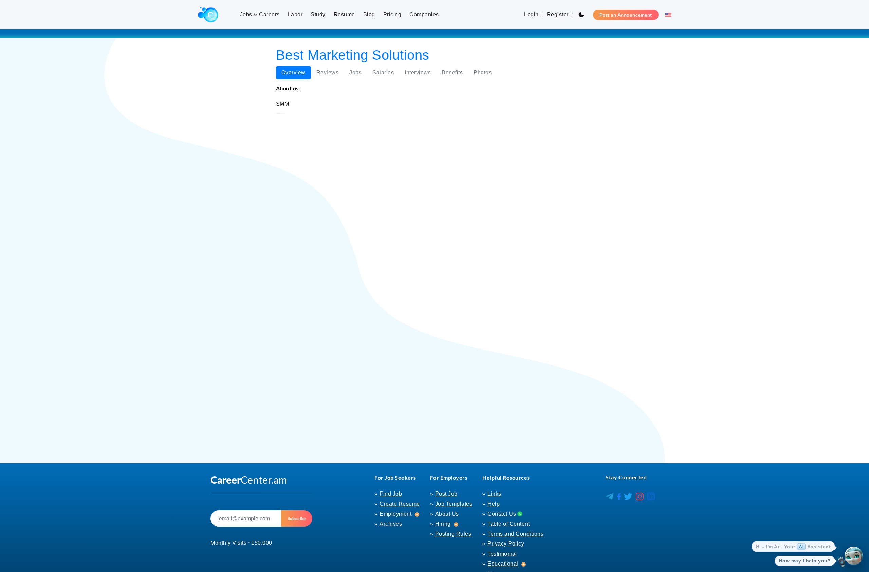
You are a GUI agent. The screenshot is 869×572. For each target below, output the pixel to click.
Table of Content (508, 524)
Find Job (391, 494)
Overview (293, 72)
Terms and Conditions (515, 534)
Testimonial (502, 554)
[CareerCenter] (208, 14)
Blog (369, 14)
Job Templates (454, 504)
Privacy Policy (505, 544)
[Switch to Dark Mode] (581, 14)
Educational (502, 564)
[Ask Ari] (854, 557)
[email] (245, 518)
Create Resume (400, 504)
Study (318, 14)
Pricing (392, 14)
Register (558, 14)
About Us (447, 514)
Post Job (446, 494)
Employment (395, 514)
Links (494, 494)
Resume (344, 14)
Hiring (443, 524)
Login (531, 14)
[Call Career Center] (519, 513)
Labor (295, 14)
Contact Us (501, 514)
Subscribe (297, 518)
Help (493, 504)
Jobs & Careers (260, 14)
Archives (391, 524)
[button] (666, 14)
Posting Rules (453, 534)
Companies (424, 14)
